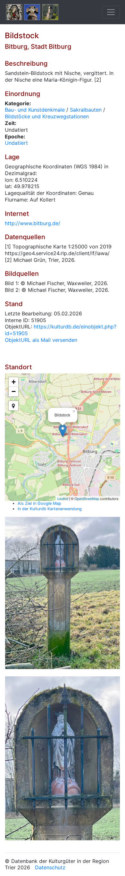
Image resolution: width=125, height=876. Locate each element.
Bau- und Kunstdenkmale (35, 110)
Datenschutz (50, 867)
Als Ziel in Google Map (39, 503)
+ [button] (14, 382)
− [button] (14, 391)
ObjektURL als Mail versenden (41, 340)
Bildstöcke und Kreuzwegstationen (47, 116)
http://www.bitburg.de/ (32, 223)
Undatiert (16, 143)
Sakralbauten (86, 110)
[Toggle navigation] (111, 12)
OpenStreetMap (86, 498)
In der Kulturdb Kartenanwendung (50, 508)
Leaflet (62, 498)
